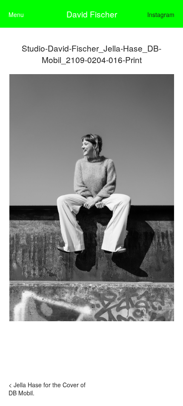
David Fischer (91, 14)
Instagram (160, 14)
